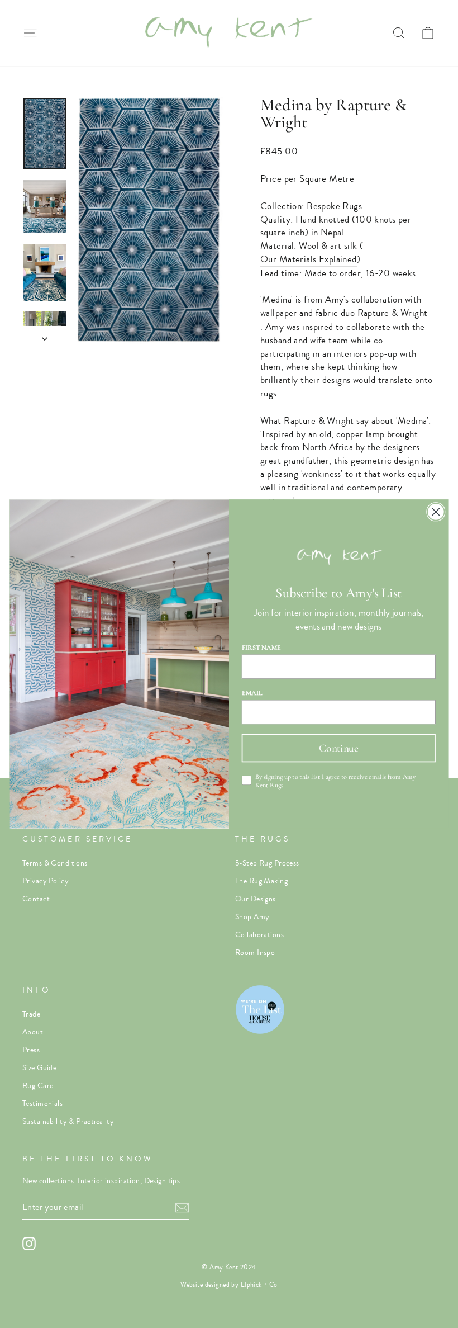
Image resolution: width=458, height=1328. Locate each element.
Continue (339, 747)
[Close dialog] (436, 512)
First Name (262, 647)
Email (252, 692)
